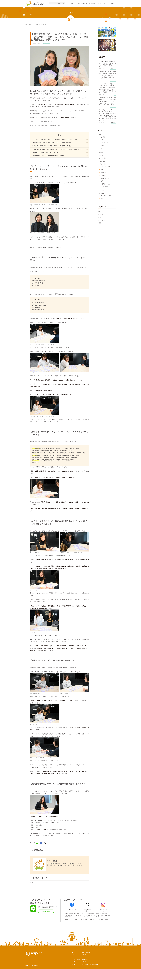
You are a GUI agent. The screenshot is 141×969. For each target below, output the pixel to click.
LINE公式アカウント (86, 959)
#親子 (99, 223)
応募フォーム (40, 829)
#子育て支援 (101, 220)
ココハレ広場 (102, 158)
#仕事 (31, 883)
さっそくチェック (46, 911)
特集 (37, 24)
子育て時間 (103, 175)
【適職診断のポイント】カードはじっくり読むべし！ (45, 152)
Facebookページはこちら (71, 919)
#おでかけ (100, 214)
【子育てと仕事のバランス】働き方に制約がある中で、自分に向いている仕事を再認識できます (56, 149)
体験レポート (104, 140)
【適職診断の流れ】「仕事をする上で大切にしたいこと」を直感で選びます (51, 142)
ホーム (26, 24)
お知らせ (101, 193)
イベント (78, 3)
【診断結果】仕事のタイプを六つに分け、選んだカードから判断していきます (51, 145)
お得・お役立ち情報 (106, 195)
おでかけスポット (105, 3)
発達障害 (101, 155)
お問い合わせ (85, 961)
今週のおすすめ (95, 3)
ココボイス (103, 172)
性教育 (102, 145)
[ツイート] (45, 842)
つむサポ (103, 148)
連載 (102, 181)
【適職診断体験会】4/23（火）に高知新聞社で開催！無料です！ (48, 155)
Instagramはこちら (102, 919)
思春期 (88, 3)
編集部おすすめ (105, 137)
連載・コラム (102, 164)
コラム (102, 169)
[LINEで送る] (37, 842)
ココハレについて (86, 952)
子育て (72, 3)
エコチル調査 (104, 187)
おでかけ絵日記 (105, 178)
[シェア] (41, 842)
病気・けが (102, 161)
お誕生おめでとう (105, 184)
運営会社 (84, 954)
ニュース (101, 190)
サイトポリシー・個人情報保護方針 (90, 964)
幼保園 (112, 3)
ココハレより (104, 198)
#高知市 (100, 211)
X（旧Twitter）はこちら (86, 919)
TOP (73, 952)
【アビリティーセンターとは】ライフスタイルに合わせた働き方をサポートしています (54, 139)
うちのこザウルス (105, 166)
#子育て (100, 217)
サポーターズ (44, 24)
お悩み (83, 3)
